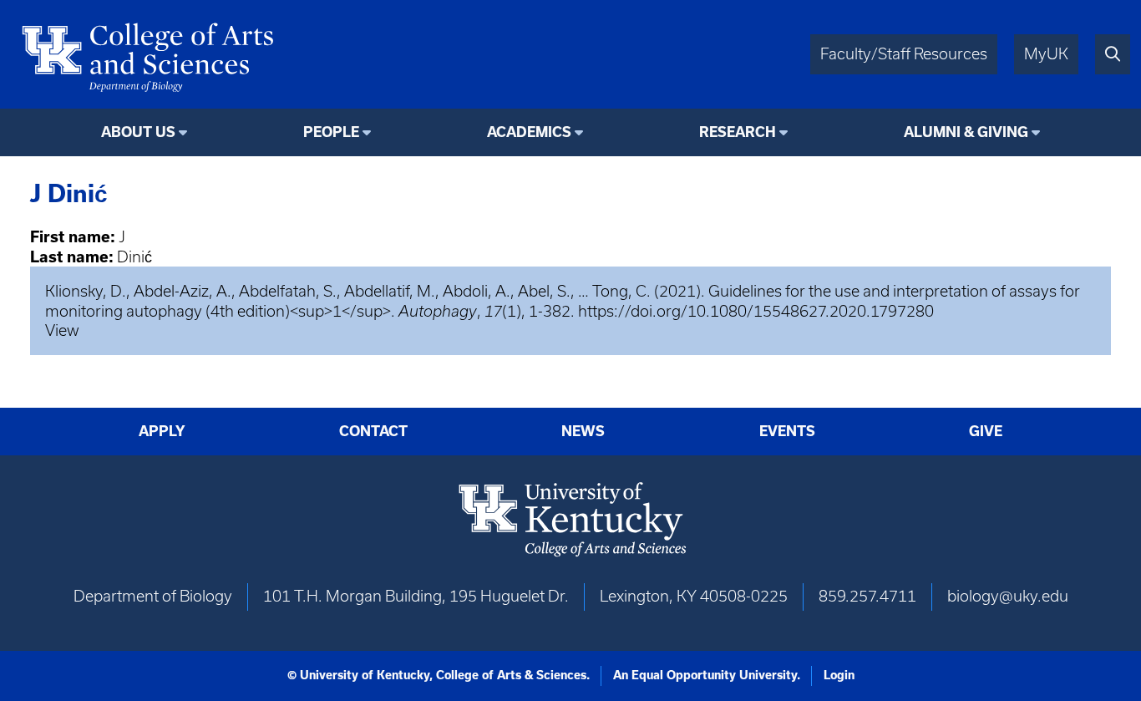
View (62, 330)
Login (839, 675)
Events (787, 431)
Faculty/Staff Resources (903, 54)
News (583, 431)
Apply (162, 431)
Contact (373, 431)
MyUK (1046, 54)
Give (985, 431)
